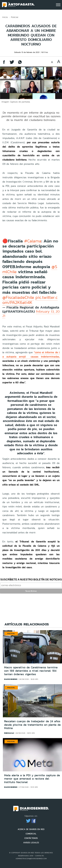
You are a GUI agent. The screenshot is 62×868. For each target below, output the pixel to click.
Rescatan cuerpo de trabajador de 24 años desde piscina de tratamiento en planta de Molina (32, 724)
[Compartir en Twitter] (12, 63)
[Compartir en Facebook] (4, 63)
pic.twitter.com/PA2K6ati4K (30, 299)
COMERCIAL (31, 833)
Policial (14, 17)
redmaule (9, 733)
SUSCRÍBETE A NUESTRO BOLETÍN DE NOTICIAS (31, 579)
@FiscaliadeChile (18, 297)
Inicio (5, 17)
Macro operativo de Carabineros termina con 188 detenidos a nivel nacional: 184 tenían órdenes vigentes (31, 670)
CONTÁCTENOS (31, 838)
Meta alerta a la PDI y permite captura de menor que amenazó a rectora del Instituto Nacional (32, 778)
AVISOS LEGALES (31, 842)
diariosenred (10, 679)
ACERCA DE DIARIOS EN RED (31, 829)
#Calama (32, 241)
